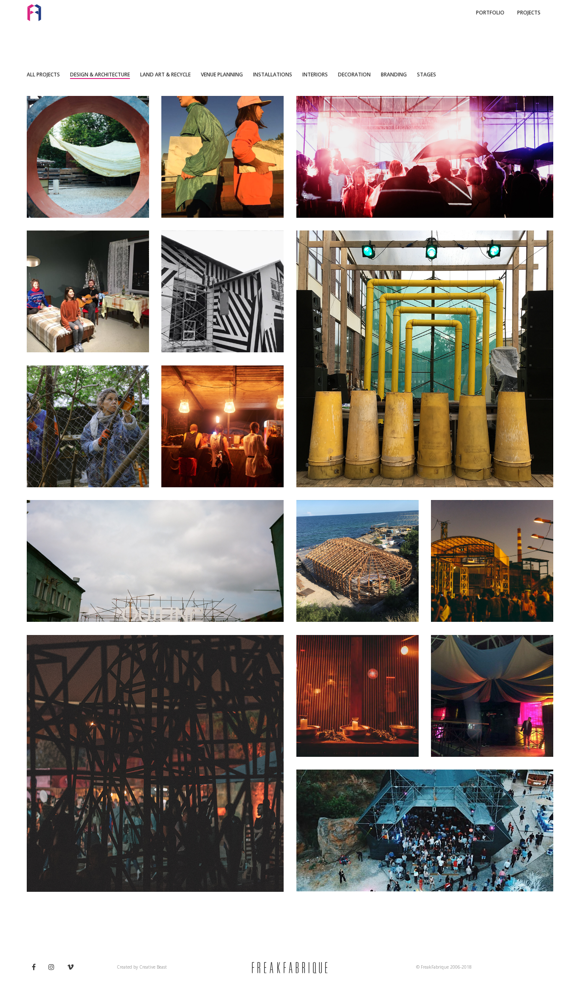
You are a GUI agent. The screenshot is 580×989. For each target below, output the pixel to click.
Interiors (315, 74)
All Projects (43, 74)
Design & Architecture (100, 74)
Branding (394, 74)
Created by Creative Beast (142, 967)
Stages (426, 74)
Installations (272, 74)
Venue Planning (222, 74)
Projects (529, 12)
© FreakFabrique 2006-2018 (444, 967)
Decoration (354, 74)
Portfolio (490, 12)
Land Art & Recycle (165, 74)
